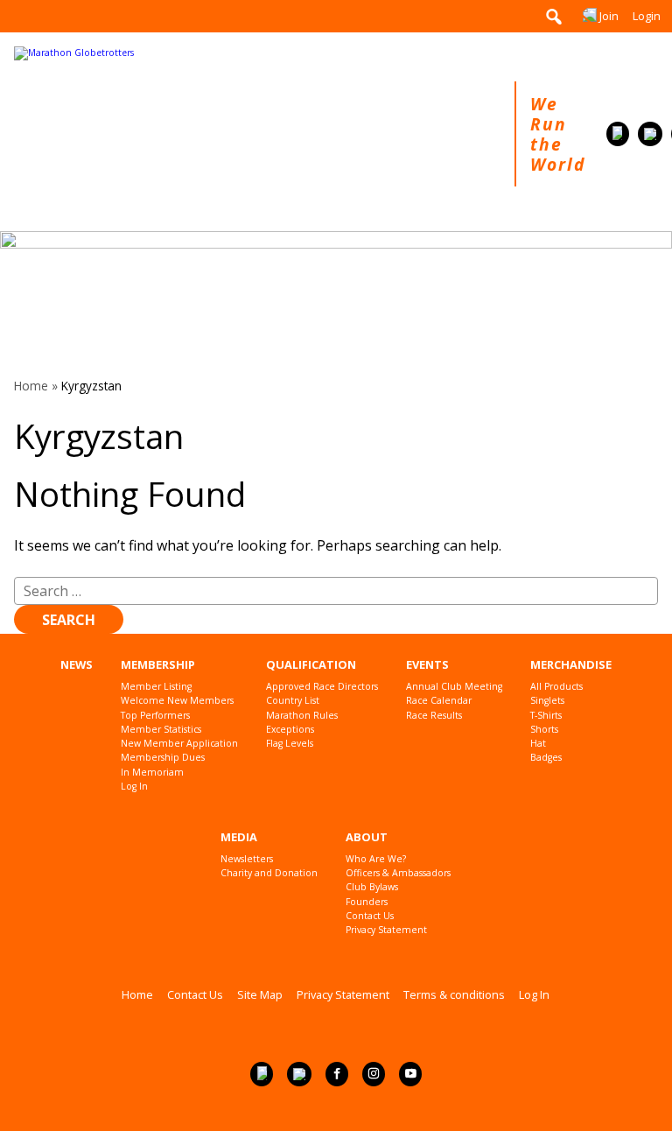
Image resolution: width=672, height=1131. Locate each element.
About (367, 837)
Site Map (260, 994)
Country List (292, 700)
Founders (367, 902)
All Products (556, 686)
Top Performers (155, 715)
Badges (546, 757)
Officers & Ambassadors (398, 873)
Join (609, 16)
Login (647, 16)
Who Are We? (376, 859)
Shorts (544, 729)
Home (31, 385)
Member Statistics (161, 729)
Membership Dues (163, 757)
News (76, 664)
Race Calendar (439, 700)
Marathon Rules (302, 715)
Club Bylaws (372, 887)
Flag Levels (289, 743)
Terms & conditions (454, 994)
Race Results (434, 715)
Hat (538, 743)
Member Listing (156, 686)
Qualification (311, 664)
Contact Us (370, 916)
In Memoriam (152, 772)
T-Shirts (546, 715)
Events (427, 664)
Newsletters (246, 859)
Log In (134, 786)
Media (238, 837)
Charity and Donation (269, 873)
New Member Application (179, 743)
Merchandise (571, 664)
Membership (158, 664)
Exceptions (290, 729)
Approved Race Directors (322, 686)
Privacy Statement (386, 930)
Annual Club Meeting (454, 686)
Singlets (547, 700)
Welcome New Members (177, 700)
